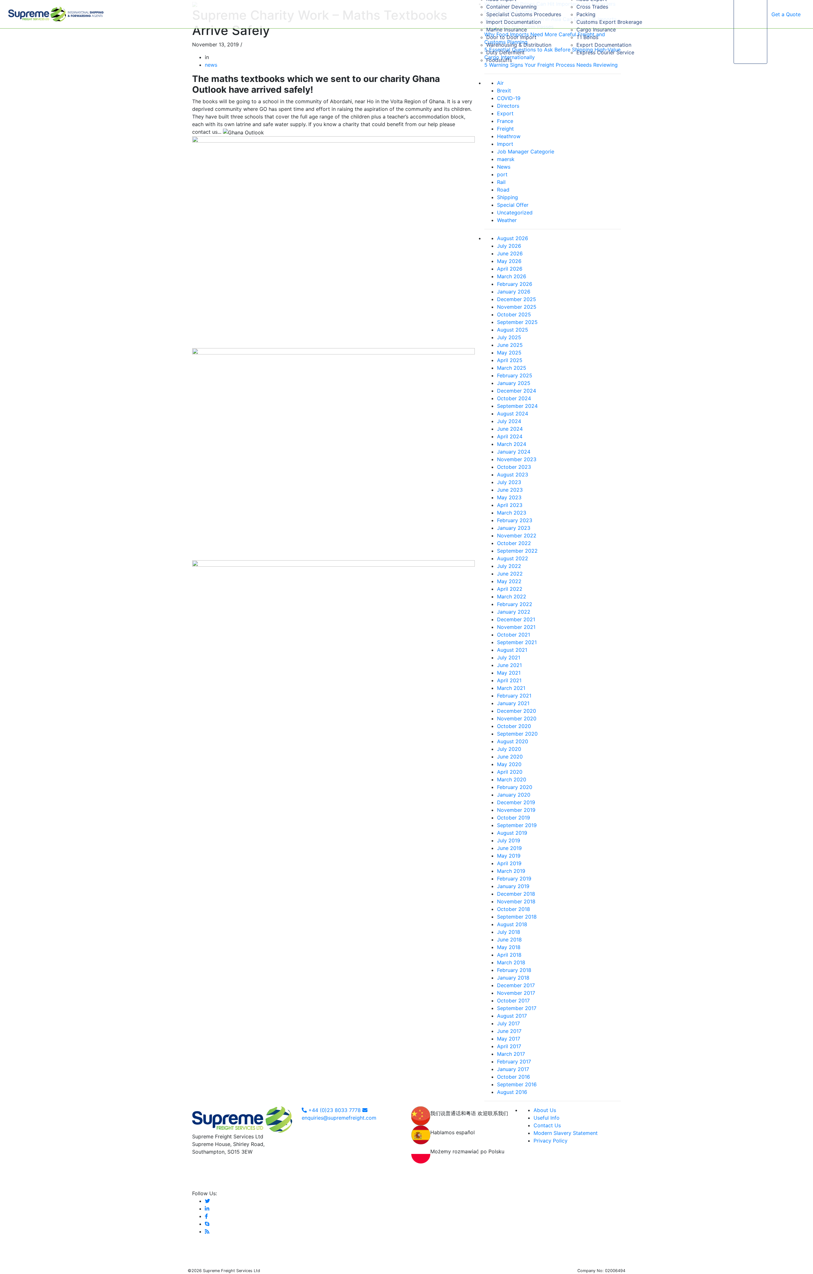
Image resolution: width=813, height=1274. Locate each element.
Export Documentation (603, 45)
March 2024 (511, 444)
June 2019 (509, 848)
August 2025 (512, 330)
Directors (508, 106)
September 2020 (517, 734)
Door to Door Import (511, 37)
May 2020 (509, 764)
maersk (505, 159)
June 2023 (510, 490)
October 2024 (514, 398)
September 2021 (517, 642)
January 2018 (513, 977)
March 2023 (511, 512)
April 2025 (509, 360)
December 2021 (516, 619)
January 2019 (513, 886)
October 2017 (513, 1000)
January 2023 (513, 528)
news (211, 65)
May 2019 (509, 856)
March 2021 (511, 688)
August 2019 (512, 833)
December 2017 (516, 985)
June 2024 (510, 429)
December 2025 (516, 299)
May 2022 (509, 581)
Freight (505, 128)
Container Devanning (511, 6)
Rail (501, 182)
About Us (545, 1110)
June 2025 (510, 345)
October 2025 (514, 314)
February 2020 (514, 787)
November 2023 (516, 459)
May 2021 (509, 673)
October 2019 (513, 817)
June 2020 (510, 756)
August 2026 (512, 238)
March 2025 (511, 368)
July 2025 (509, 337)
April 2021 (509, 680)
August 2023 (512, 474)
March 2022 (511, 596)
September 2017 (516, 1008)
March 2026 (511, 276)
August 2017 (512, 1016)
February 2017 (514, 1061)
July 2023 (509, 482)
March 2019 (511, 871)
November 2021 (516, 627)
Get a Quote (786, 14)
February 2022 (514, 604)
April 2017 (509, 1046)
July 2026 (509, 246)
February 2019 (514, 878)
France (505, 121)
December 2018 (516, 894)
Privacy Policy (551, 1140)
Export (505, 113)
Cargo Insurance (596, 29)
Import (505, 144)
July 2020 (509, 749)
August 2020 (512, 741)
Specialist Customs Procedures (523, 14)
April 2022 (509, 589)
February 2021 (514, 695)
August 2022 (512, 558)
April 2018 (509, 955)
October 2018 (513, 909)
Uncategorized (515, 212)
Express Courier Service (605, 52)
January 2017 (513, 1069)
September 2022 (517, 551)
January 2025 (513, 383)
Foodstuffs (499, 60)
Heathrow (509, 136)
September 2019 (517, 825)
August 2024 (512, 413)
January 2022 (513, 612)
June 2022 (510, 573)
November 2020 (516, 718)
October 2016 (513, 1077)
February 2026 (514, 284)
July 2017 (508, 1023)
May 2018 (509, 947)
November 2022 (516, 535)
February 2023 (514, 520)
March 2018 (511, 962)
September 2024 (517, 406)
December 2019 (516, 802)
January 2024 (513, 451)
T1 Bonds (587, 37)
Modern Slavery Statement (566, 1133)
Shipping (507, 197)
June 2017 (509, 1031)
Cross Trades (592, 6)
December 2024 (516, 391)
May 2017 (508, 1038)
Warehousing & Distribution (518, 45)
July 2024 (509, 421)
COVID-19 (509, 98)
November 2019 (516, 810)
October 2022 (514, 543)
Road (503, 189)
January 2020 (513, 795)
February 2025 (514, 375)
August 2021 (512, 650)
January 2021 (513, 703)
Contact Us (547, 1125)
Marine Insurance (506, 29)
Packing (585, 14)
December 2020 (516, 711)
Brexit (504, 90)
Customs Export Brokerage (609, 22)
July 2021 (508, 657)
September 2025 (517, 322)
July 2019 (508, 840)
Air (500, 83)
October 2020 (514, 726)
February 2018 (514, 970)
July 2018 (508, 932)
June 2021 (509, 665)
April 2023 (509, 505)
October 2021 (513, 634)
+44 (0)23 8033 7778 (334, 1110)
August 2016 (512, 1092)
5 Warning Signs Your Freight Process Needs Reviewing (551, 65)
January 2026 (513, 291)
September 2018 (517, 916)
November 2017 (516, 993)
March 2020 (511, 779)
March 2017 (511, 1054)
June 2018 (509, 939)
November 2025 (516, 307)
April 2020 (509, 772)
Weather (507, 220)
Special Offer (512, 205)
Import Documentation (513, 22)
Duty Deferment (505, 52)
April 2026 (509, 269)
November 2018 (516, 901)
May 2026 (509, 261)
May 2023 (509, 497)
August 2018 (512, 924)
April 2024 (509, 436)
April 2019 (509, 863)
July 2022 (509, 566)
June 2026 (510, 253)
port (502, 174)
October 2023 (514, 467)
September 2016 (517, 1084)
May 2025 (509, 352)
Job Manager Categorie (525, 151)
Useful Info (547, 1118)
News (503, 167)
